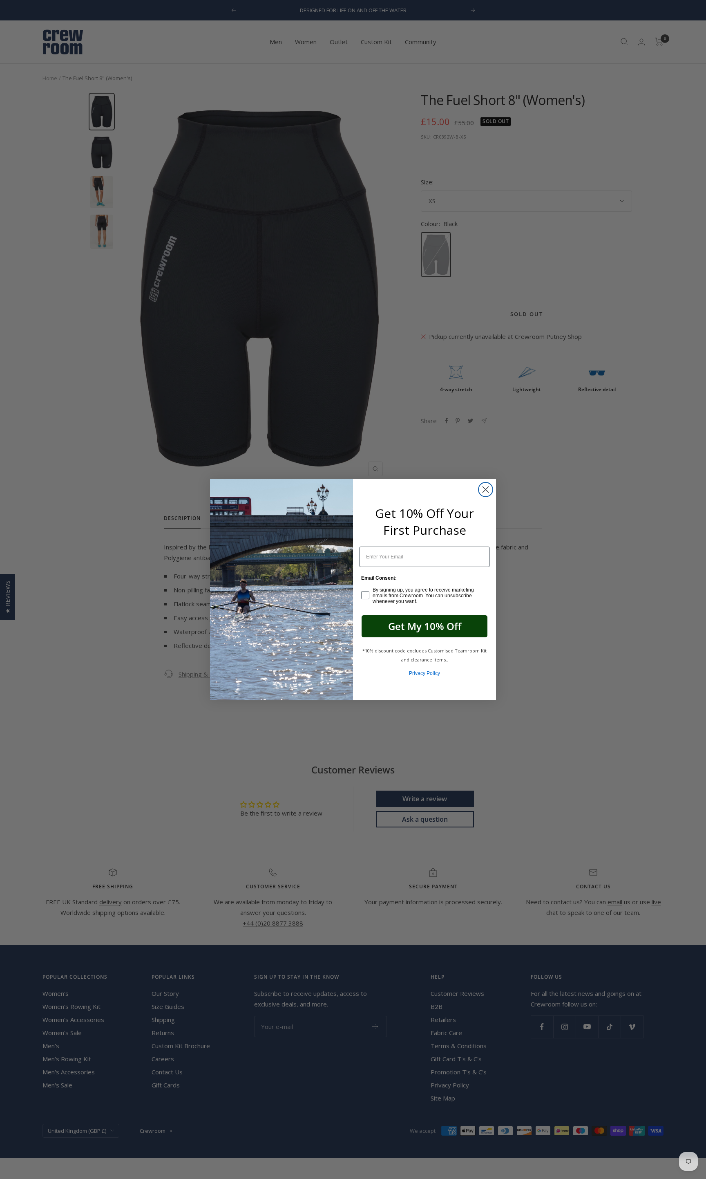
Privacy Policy (424, 673)
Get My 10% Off (424, 626)
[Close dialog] (485, 489)
